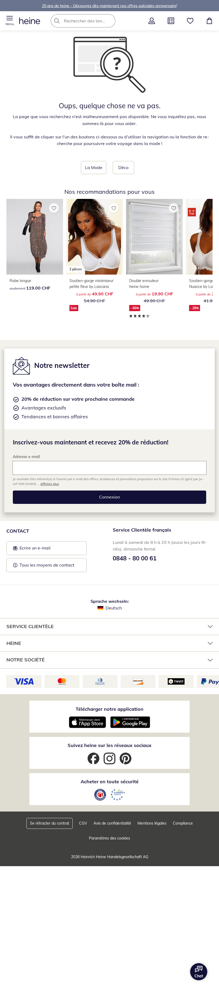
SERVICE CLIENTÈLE (30, 626)
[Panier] (209, 20)
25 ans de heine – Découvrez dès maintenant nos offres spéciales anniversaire (109, 5)
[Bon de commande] (171, 20)
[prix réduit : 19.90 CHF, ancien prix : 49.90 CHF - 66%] (154, 237)
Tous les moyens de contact (46, 565)
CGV (83, 823)
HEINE (13, 643)
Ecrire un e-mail (43, 549)
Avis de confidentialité (112, 823)
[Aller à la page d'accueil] (29, 20)
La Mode (93, 167)
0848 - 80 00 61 (135, 558)
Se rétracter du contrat (49, 823)
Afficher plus (49, 484)
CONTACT (17, 531)
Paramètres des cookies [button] (109, 838)
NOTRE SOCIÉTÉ (25, 660)
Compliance (183, 823)
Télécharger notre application (109, 709)
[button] (9, 20)
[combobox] (91, 20)
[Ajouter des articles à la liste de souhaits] (54, 208)
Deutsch (113, 608)
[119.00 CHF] (34, 237)
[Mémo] (190, 20)
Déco (123, 167)
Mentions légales (152, 823)
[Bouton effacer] (110, 21)
